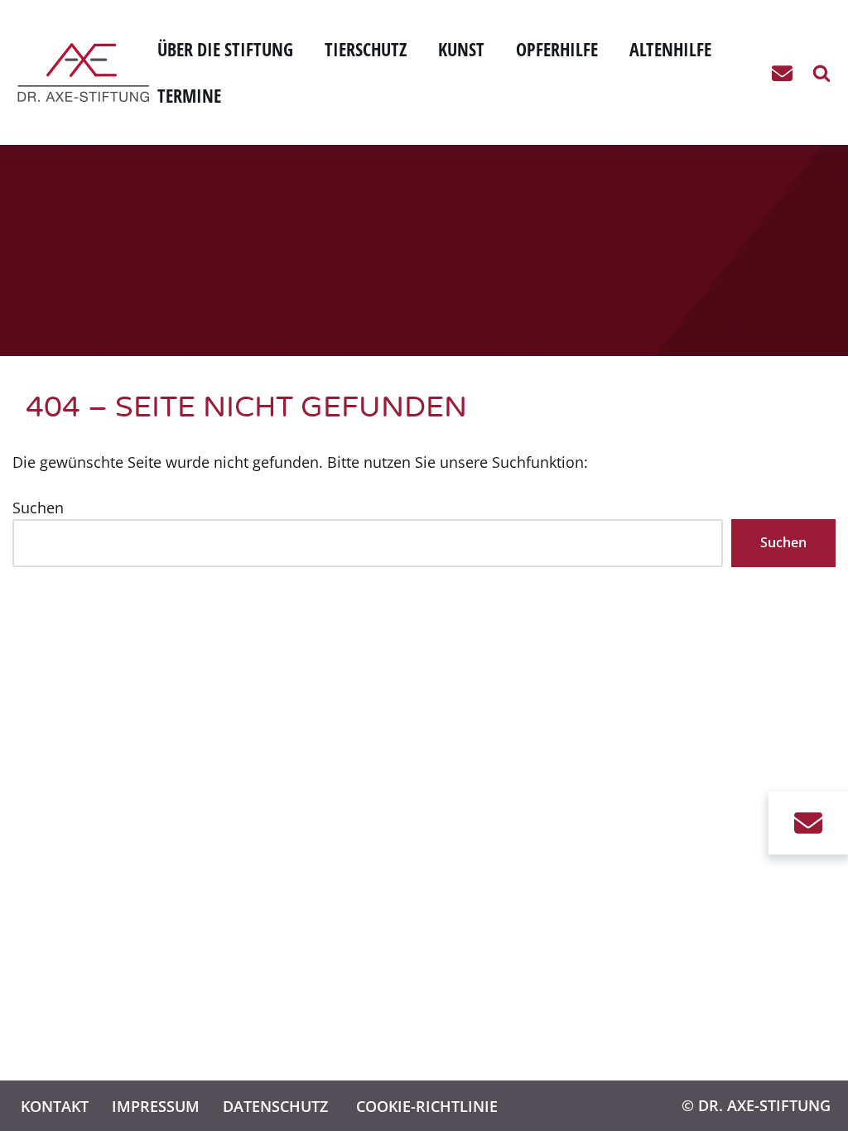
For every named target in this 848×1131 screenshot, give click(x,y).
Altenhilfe (670, 49)
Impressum (156, 1106)
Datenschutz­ (275, 1106)
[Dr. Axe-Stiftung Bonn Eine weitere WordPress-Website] (87, 72)
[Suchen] (821, 73)
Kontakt (55, 1106)
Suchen (38, 507)
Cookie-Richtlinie (427, 1106)
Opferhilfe (557, 49)
